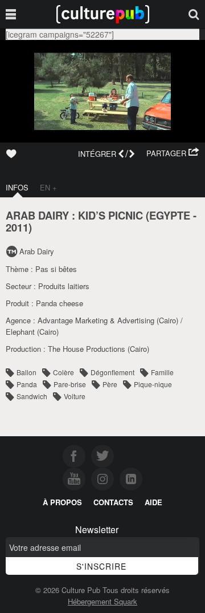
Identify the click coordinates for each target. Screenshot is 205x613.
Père (109, 384)
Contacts (113, 502)
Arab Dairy (36, 251)
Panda (27, 384)
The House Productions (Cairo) (98, 348)
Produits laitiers (63, 286)
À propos (62, 502)
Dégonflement (112, 372)
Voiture (74, 396)
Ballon (26, 372)
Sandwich (32, 396)
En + (48, 187)
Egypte (169, 215)
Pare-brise (70, 384)
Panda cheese (59, 303)
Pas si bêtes (56, 268)
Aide (153, 502)
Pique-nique (153, 384)
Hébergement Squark (102, 601)
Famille (162, 372)
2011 (17, 227)
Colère (63, 372)
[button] (172, 153)
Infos (17, 187)
